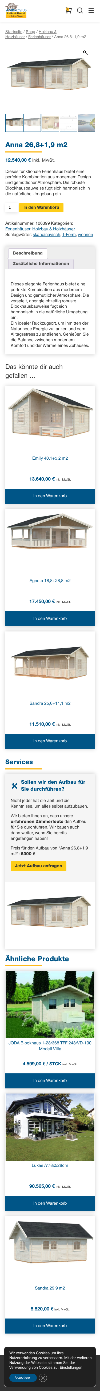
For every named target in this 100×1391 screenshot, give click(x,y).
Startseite (13, 32)
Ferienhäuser (39, 37)
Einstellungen (71, 1368)
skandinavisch (46, 235)
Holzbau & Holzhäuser (53, 229)
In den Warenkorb (41, 207)
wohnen (85, 235)
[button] (85, 53)
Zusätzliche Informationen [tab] (41, 264)
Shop (30, 32)
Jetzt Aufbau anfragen (38, 866)
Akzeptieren (23, 1377)
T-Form (69, 235)
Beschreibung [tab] (28, 253)
